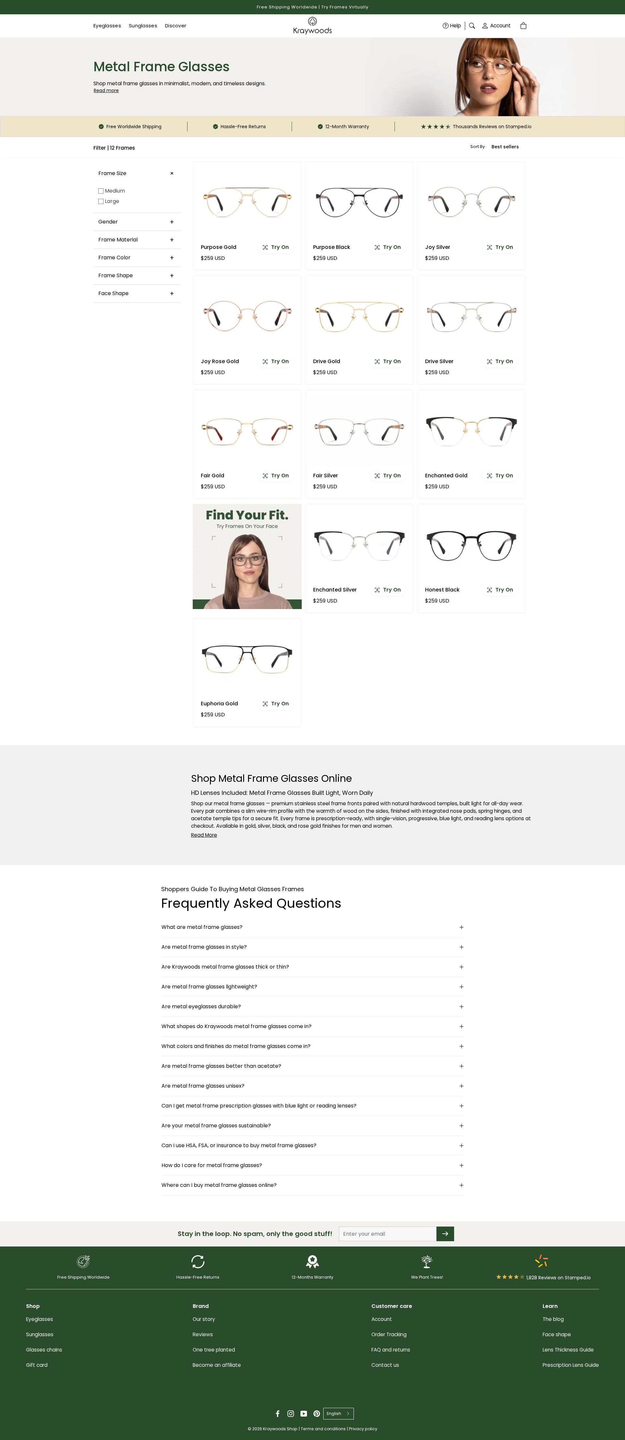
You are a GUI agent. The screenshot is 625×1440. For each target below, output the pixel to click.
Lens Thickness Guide (568, 1349)
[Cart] (524, 25)
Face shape (557, 1334)
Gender (108, 221)
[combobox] (338, 1414)
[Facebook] (277, 1413)
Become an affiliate (217, 1365)
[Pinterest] (316, 1413)
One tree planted (214, 1349)
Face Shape (113, 293)
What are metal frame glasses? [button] (202, 927)
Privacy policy (363, 1429)
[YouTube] (303, 1413)
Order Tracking (389, 1334)
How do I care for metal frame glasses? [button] (211, 1165)
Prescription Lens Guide (571, 1365)
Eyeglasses (39, 1319)
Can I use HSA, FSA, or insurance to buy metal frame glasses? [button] (238, 1145)
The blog (553, 1319)
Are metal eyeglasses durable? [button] (201, 1006)
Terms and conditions (323, 1429)
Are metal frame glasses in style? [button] (204, 947)
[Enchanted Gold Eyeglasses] (471, 431)
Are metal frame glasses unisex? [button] (202, 1086)
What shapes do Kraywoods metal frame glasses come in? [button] (236, 1026)
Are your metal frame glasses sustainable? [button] (216, 1125)
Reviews (203, 1334)
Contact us (385, 1365)
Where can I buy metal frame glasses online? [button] (219, 1185)
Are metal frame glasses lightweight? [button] (209, 986)
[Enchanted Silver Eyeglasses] (359, 545)
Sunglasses (39, 1334)
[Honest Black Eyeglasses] (471, 545)
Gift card (37, 1365)
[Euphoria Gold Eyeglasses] (247, 659)
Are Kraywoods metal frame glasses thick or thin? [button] (225, 967)
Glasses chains (44, 1349)
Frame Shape (115, 275)
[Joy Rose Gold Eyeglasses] (247, 317)
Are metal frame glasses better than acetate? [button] (221, 1066)
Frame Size (112, 173)
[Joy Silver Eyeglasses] (471, 203)
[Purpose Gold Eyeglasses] (247, 203)
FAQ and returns (390, 1349)
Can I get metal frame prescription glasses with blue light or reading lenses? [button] (258, 1105)
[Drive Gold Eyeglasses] (359, 317)
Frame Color (114, 257)
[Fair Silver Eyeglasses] (359, 431)
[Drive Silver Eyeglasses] (471, 317)
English (334, 1413)
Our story (204, 1319)
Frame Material (118, 239)
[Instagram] (290, 1413)
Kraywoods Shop (280, 1429)
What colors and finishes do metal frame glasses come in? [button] (236, 1046)
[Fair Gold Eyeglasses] (247, 431)
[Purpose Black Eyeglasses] (359, 203)
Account (500, 25)
